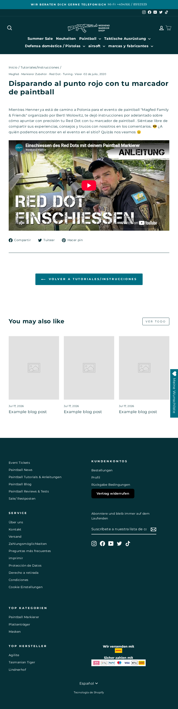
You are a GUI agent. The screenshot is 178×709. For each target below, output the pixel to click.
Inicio (13, 67)
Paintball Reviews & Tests (29, 491)
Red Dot (55, 74)
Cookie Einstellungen (26, 587)
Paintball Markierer (24, 617)
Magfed (14, 74)
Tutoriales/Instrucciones (40, 67)
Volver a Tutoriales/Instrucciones (92, 279)
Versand (15, 536)
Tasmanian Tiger (22, 662)
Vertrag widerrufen (113, 493)
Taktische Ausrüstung (125, 39)
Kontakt (15, 529)
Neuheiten (66, 39)
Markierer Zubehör (34, 74)
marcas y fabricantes (129, 46)
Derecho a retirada (23, 572)
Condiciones (18, 580)
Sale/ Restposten (22, 498)
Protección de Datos (25, 565)
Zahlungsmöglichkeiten (28, 544)
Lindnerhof (17, 669)
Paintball (88, 39)
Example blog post (28, 411)
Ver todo (156, 321)
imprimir (16, 558)
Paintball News (21, 470)
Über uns (16, 522)
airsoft (95, 46)
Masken (15, 631)
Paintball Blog (20, 484)
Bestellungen (102, 470)
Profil (95, 477)
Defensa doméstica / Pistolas (53, 46)
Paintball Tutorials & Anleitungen (35, 477)
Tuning (68, 74)
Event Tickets (19, 462)
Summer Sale (40, 39)
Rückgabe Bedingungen (110, 484)
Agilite (14, 655)
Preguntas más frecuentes (30, 551)
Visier (78, 74)
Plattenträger (19, 624)
